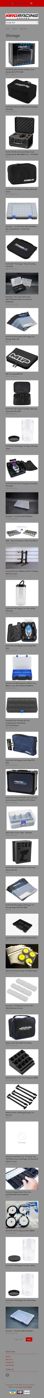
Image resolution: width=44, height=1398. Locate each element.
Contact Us (10, 1362)
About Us (9, 1359)
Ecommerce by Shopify (24, 1387)
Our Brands (10, 1365)
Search (8, 1356)
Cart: (35, 3)
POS (10, 1387)
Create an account (20, 3)
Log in (9, 3)
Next (29, 1339)
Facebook (7, 1375)
